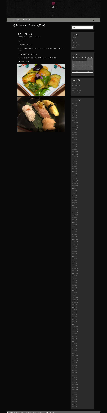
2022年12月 (75, 210)
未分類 (30, 36)
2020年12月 (75, 268)
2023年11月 (75, 183)
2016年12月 (75, 385)
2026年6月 (74, 108)
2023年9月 (74, 188)
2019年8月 (74, 307)
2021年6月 (74, 253)
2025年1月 (74, 149)
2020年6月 (74, 283)
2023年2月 (74, 205)
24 (73, 69)
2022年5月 (74, 227)
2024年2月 (74, 176)
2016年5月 (74, 402)
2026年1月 (74, 120)
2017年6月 (74, 370)
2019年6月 (74, 312)
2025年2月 (74, 147)
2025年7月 (74, 134)
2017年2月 (74, 380)
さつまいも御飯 (76, 93)
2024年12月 (75, 151)
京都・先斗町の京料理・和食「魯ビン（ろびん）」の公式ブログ (29, 412)
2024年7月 (74, 164)
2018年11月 (75, 329)
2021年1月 (74, 266)
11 (76, 64)
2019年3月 (74, 319)
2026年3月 (74, 115)
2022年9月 (74, 217)
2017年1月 (74, 382)
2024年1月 (74, 178)
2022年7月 (74, 222)
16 (91, 64)
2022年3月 (74, 232)
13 (82, 64)
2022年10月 (75, 215)
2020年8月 (74, 278)
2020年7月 (74, 280)
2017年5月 (74, 372)
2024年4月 (74, 171)
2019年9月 (74, 304)
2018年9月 (74, 334)
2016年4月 (74, 404)
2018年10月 (75, 331)
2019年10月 (75, 302)
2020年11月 (75, 270)
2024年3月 (74, 173)
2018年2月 (74, 351)
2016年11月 (75, 387)
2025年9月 (74, 130)
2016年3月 (74, 406)
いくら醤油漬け (76, 83)
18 (76, 66)
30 (91, 69)
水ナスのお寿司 (24, 33)
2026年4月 (74, 113)
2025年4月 (74, 142)
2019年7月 (74, 309)
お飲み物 (74, 42)
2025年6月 (74, 137)
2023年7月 (74, 193)
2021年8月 (74, 249)
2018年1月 (74, 353)
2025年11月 (75, 125)
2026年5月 (74, 110)
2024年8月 (74, 161)
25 (76, 69)
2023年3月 (74, 202)
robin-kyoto (37, 36)
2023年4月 (74, 200)
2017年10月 (75, 360)
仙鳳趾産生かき (76, 85)
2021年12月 (75, 239)
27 (82, 69)
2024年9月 (74, 159)
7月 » (88, 71)
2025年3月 (74, 144)
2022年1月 (74, 236)
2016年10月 (75, 389)
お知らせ (74, 40)
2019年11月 (75, 300)
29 (88, 69)
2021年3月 (74, 261)
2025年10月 (75, 127)
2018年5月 (74, 343)
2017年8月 (74, 365)
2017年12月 (75, 355)
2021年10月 (75, 244)
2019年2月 (74, 321)
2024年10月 (75, 156)
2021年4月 (74, 258)
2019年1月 (74, 324)
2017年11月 (75, 358)
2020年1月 (74, 295)
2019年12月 (75, 297)
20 (82, 66)
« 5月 (77, 71)
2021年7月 (74, 251)
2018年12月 (75, 326)
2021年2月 (74, 263)
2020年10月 (75, 273)
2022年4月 (74, 229)
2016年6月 (74, 399)
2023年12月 (75, 181)
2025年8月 (74, 132)
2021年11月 (75, 241)
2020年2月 (74, 292)
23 (91, 66)
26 (79, 69)
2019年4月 (74, 317)
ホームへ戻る (16, 20)
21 (85, 66)
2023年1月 (74, 207)
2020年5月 (74, 285)
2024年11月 (75, 154)
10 (73, 64)
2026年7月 (74, 105)
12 (79, 64)
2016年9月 (74, 392)
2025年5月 (74, 139)
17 (73, 66)
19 (79, 66)
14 (85, 64)
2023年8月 (74, 190)
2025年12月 (75, 122)
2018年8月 (74, 336)
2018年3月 (74, 348)
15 (88, 64)
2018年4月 (74, 346)
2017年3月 (74, 377)
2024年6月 (74, 166)
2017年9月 (74, 363)
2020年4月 (74, 287)
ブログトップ (26, 20)
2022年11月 (75, 212)
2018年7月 (74, 338)
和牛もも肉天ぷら (76, 90)
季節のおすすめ (76, 45)
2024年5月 (74, 168)
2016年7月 (74, 397)
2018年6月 (74, 341)
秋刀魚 (74, 88)
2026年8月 (74, 103)
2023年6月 (74, 195)
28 (85, 69)
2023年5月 (74, 198)
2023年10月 (75, 185)
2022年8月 (74, 219)
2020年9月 (74, 275)
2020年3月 (74, 290)
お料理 (74, 38)
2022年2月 (74, 234)
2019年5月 (74, 314)
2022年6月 (74, 224)
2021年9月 (74, 246)
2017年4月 (74, 375)
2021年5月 (74, 256)
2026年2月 (74, 117)
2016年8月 (74, 394)
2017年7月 (74, 368)
